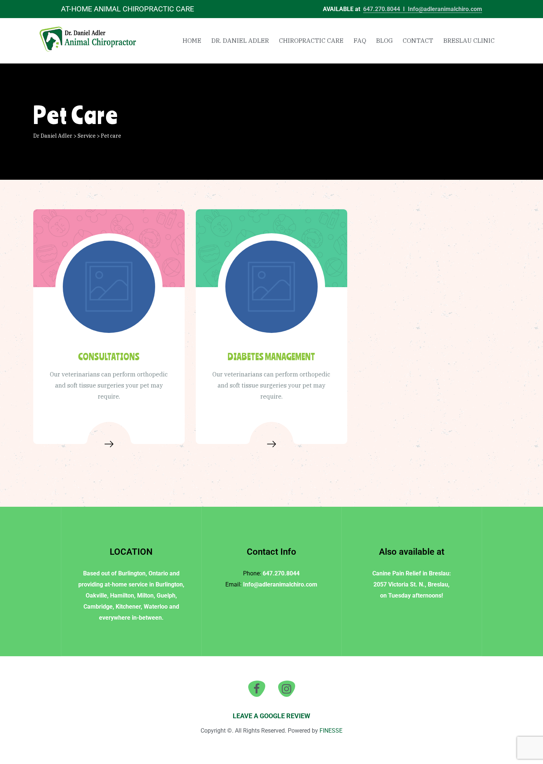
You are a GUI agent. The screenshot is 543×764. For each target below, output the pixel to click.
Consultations (109, 356)
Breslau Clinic (469, 41)
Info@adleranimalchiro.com (445, 9)
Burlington (132, 573)
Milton (145, 595)
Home (191, 41)
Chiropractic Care (311, 41)
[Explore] (109, 444)
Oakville (96, 595)
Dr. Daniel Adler (240, 41)
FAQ (360, 41)
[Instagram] (286, 688)
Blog (384, 41)
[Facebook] (256, 688)
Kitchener (128, 606)
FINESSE (331, 730)
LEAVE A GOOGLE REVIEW (271, 716)
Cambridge (98, 606)
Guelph (166, 595)
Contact (418, 41)
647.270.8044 (281, 573)
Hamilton (122, 595)
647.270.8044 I (385, 9)
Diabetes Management (271, 356)
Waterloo (156, 606)
